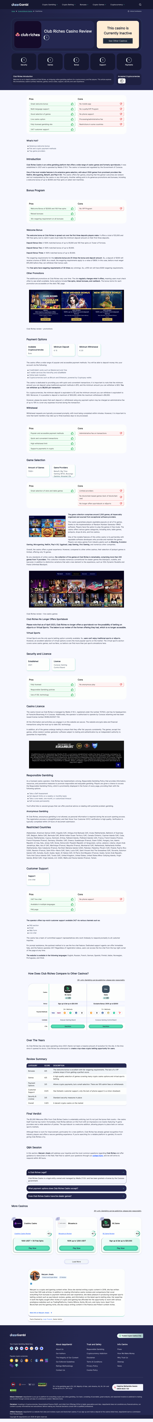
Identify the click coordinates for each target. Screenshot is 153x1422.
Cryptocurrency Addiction (97, 1353)
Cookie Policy (92, 1370)
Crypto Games (98, 5)
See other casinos (118, 41)
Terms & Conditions (94, 1362)
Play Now (32, 1248)
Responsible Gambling (95, 1349)
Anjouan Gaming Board (68, 1020)
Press (119, 1349)
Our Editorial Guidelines (65, 1362)
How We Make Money (126, 1353)
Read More (68, 1026)
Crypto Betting (68, 5)
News (119, 1366)
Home (13, 11)
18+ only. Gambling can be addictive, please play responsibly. (101, 980)
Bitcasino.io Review (65, 1233)
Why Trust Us (122, 1358)
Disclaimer (91, 1358)
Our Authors (60, 1353)
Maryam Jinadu (48, 1274)
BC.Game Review (108, 1233)
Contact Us (60, 1370)
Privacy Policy (92, 1366)
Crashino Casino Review (22, 1233)
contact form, (98, 1156)
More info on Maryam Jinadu (39, 1313)
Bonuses (83, 5)
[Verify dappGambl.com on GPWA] (42, 1384)
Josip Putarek (47, 1319)
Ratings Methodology (64, 1366)
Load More (76, 1262)
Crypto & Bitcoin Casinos (25, 11)
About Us (59, 1349)
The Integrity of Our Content (67, 1358)
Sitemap (120, 1362)
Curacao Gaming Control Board (105, 1020)
